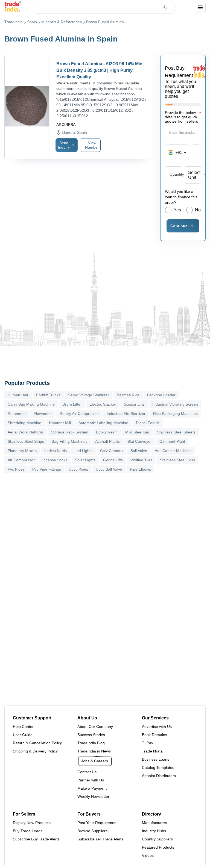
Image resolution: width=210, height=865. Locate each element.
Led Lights (83, 450)
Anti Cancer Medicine (173, 450)
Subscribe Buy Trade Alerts (36, 839)
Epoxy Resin (107, 432)
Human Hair (18, 395)
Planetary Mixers (22, 450)
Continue (179, 226)
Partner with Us (90, 780)
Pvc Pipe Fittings (46, 469)
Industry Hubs (154, 831)
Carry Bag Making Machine (31, 404)
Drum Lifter (72, 404)
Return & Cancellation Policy (37, 743)
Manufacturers (154, 822)
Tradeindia (13, 22)
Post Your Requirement (97, 822)
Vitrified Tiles (141, 460)
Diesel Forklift (147, 423)
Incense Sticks (54, 460)
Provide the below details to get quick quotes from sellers (183, 116)
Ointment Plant (172, 441)
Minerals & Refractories (61, 22)
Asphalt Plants (107, 441)
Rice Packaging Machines (175, 413)
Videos (148, 855)
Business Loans (155, 759)
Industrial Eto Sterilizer (126, 413)
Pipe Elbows (140, 469)
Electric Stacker (102, 404)
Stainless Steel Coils (177, 460)
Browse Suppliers (92, 831)
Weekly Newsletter (93, 796)
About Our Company (95, 726)
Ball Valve (138, 450)
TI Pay (147, 743)
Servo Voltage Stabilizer (88, 395)
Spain (32, 22)
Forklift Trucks (48, 395)
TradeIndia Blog (91, 743)
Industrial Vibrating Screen (175, 404)
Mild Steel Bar (137, 432)
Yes (177, 210)
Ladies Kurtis (55, 450)
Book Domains (154, 735)
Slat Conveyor (139, 441)
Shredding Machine (24, 423)
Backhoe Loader (161, 395)
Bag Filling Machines (70, 441)
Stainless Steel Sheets (176, 432)
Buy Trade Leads (27, 831)
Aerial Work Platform (25, 432)
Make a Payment (92, 788)
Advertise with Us (157, 726)
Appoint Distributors (159, 776)
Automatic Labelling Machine (103, 423)
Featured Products (158, 847)
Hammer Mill (60, 423)
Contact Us (87, 772)
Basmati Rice (128, 395)
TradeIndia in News (94, 751)
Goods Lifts (113, 460)
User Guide (23, 735)
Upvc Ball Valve (109, 469)
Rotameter (17, 413)
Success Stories (91, 735)
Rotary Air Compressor (79, 413)
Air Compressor (21, 460)
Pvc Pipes (16, 469)
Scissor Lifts (134, 404)
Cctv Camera (111, 450)
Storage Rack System (69, 432)
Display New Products (32, 822)
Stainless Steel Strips (26, 441)
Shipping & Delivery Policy (35, 751)
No (198, 210)
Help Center (23, 726)
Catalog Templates (158, 767)
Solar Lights (85, 460)
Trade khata (152, 751)
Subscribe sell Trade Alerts (100, 839)
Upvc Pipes (78, 469)
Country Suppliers (157, 839)
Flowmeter (43, 413)
